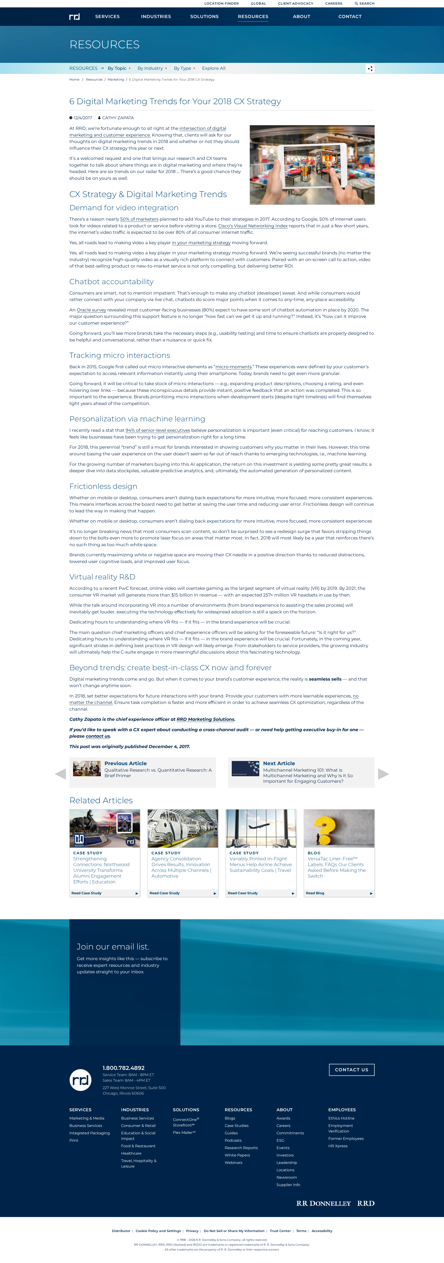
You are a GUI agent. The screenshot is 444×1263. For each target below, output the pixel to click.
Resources (83, 68)
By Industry (150, 68)
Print (73, 1140)
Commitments (290, 1133)
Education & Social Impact (138, 1136)
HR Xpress (338, 1146)
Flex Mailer (184, 1132)
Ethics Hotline (341, 1118)
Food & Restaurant (138, 1146)
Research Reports (241, 1148)
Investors (285, 1155)
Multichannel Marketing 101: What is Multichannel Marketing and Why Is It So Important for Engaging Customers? (308, 772)
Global (258, 3)
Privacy (192, 1231)
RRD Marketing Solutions (205, 719)
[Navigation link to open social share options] (370, 69)
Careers (333, 3)
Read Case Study (105, 893)
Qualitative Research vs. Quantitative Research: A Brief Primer (158, 769)
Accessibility (322, 1231)
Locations (285, 1170)
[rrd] (74, 16)
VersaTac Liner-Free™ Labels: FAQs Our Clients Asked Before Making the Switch (337, 867)
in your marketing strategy (201, 242)
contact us (98, 736)
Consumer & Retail (138, 1125)
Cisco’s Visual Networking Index (253, 225)
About (285, 1110)
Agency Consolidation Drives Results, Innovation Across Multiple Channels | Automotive (181, 867)
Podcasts (233, 1140)
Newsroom (287, 1177)
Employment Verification (340, 1128)
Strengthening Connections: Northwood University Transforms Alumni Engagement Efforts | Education (101, 870)
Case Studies (237, 1125)
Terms (301, 1231)
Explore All (213, 68)
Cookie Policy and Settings (158, 1231)
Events (283, 1148)
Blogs (230, 1118)
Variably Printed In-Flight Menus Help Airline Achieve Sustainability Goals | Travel (261, 864)
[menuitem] (107, 19)
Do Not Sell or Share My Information (234, 1231)
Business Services (85, 1125)
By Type (182, 68)
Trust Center (280, 1231)
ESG (280, 1140)
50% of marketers (139, 219)
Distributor (121, 1231)
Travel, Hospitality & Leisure (139, 1164)
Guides (231, 1133)
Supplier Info (288, 1185)
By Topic (117, 68)
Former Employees (346, 1138)
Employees (342, 1110)
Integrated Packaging (89, 1133)
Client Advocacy (295, 3)
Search (367, 3)
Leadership (287, 1162)
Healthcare (131, 1153)
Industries (135, 1110)
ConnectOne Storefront (186, 1122)
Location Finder (221, 3)
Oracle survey (91, 310)
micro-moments (234, 366)
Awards (283, 1118)
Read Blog (340, 893)
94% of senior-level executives (158, 430)
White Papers (237, 1155)
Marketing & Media (86, 1118)
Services (80, 1110)
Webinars (233, 1162)
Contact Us (352, 1069)
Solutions (186, 1110)
